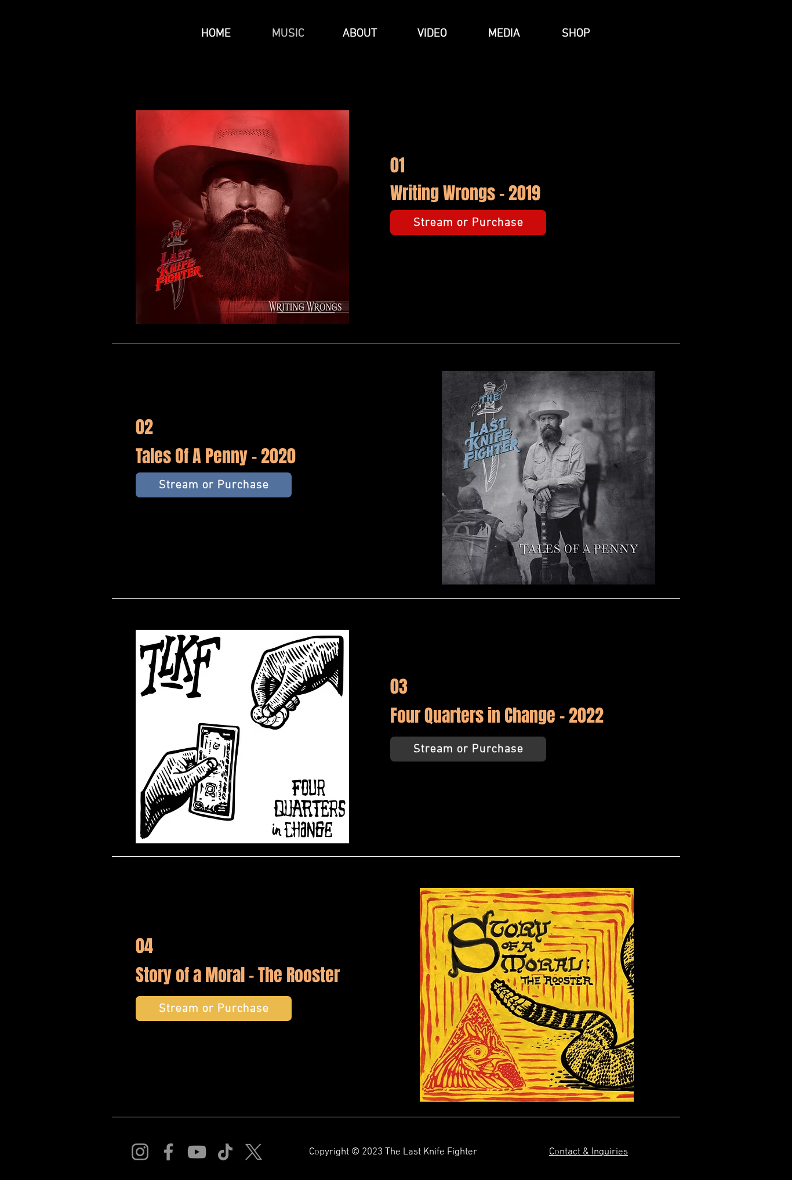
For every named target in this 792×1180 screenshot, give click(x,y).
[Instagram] (140, 1152)
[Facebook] (168, 1152)
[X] (253, 1152)
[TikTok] (225, 1152)
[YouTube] (197, 1152)
